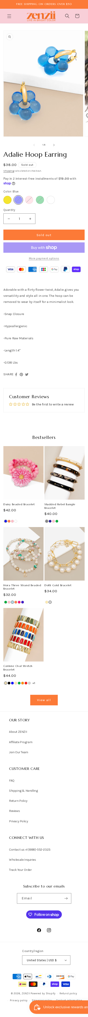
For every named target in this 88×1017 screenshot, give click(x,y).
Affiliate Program (20, 742)
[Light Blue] (12, 602)
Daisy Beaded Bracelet (19, 504)
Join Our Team (18, 752)
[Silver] (50, 602)
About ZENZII (18, 732)
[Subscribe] (66, 898)
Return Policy (18, 801)
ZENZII (26, 993)
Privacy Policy (18, 821)
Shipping (8, 171)
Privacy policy (19, 1000)
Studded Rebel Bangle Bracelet (59, 506)
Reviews (14, 811)
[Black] (9, 683)
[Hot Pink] (19, 602)
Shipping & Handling (23, 791)
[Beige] (5, 683)
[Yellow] (7, 200)
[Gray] (46, 521)
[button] (10, 16)
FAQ (11, 780)
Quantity (9, 210)
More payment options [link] (44, 258)
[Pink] (29, 200)
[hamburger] (10, 16)
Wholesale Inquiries (22, 860)
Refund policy (68, 993)
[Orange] (22, 683)
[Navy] (50, 521)
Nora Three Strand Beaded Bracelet (22, 586)
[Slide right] (54, 145)
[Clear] (51, 200)
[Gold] (46, 602)
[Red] (26, 683)
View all (44, 700)
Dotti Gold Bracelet (57, 585)
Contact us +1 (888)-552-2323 (30, 850)
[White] (15, 521)
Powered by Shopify (43, 993)
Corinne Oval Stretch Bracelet (17, 667)
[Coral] (9, 521)
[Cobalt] (22, 602)
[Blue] (18, 200)
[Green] (40, 200)
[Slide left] (34, 145)
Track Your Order (20, 870)
